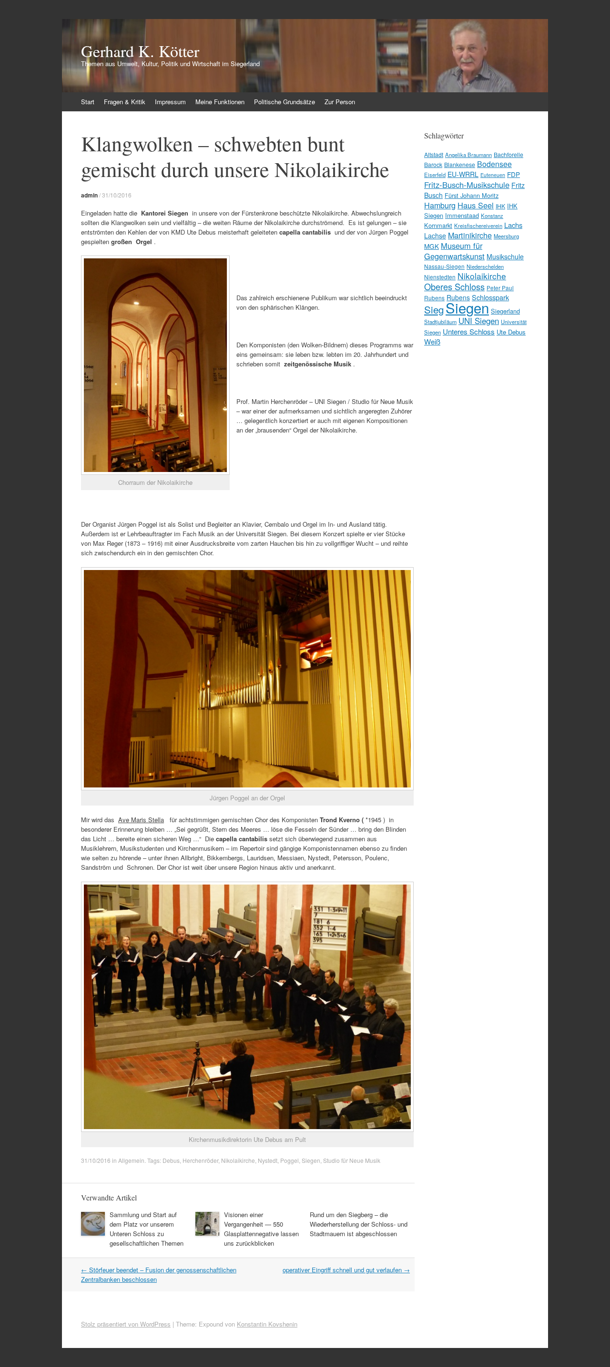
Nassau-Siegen (444, 266)
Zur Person (340, 101)
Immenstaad (462, 215)
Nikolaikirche (238, 1160)
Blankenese (459, 164)
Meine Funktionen (219, 101)
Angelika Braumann (468, 154)
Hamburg (440, 205)
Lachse (435, 235)
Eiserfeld (435, 174)
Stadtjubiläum (440, 321)
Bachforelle (508, 154)
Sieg (434, 309)
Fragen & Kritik (124, 101)
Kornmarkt (438, 225)
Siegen (311, 1160)
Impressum (170, 101)
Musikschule (505, 256)
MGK (431, 246)
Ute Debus (511, 331)
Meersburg (506, 236)
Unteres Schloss (469, 331)
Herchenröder (200, 1160)
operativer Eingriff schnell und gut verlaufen (346, 1269)
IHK (500, 206)
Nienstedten (440, 277)
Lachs (513, 225)
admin (89, 195)
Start (87, 101)
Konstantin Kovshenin (267, 1323)
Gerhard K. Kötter (140, 51)
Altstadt (433, 154)
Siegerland (505, 310)
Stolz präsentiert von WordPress (126, 1323)
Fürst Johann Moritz (471, 195)
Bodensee (494, 163)
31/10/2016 (117, 195)
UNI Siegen (478, 320)
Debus (171, 1160)
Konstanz (492, 215)
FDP (513, 174)
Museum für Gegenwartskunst (454, 251)
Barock (433, 164)
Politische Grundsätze (284, 101)
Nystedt (267, 1160)
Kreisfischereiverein (478, 225)
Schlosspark (490, 297)
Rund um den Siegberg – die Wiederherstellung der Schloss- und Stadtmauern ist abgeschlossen (358, 1224)
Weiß (432, 341)
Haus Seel (476, 205)
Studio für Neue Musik (351, 1160)
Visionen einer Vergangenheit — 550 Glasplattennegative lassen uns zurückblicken (261, 1229)
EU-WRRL (462, 174)
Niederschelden (485, 266)
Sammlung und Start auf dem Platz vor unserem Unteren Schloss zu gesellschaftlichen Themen (146, 1229)
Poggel (289, 1160)
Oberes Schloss (454, 286)
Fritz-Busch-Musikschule (466, 184)
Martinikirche (470, 235)
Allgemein (131, 1160)
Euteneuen (492, 174)
